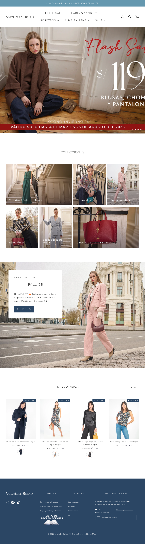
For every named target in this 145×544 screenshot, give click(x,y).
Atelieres (71, 506)
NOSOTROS (48, 20)
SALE (99, 20)
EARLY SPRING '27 (84, 13)
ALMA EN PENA (75, 20)
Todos (134, 387)
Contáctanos (73, 511)
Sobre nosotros (74, 502)
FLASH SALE (54, 13)
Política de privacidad (49, 502)
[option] (72, 3)
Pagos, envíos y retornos (50, 511)
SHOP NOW (24, 309)
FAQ (69, 515)
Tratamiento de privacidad (51, 506)
